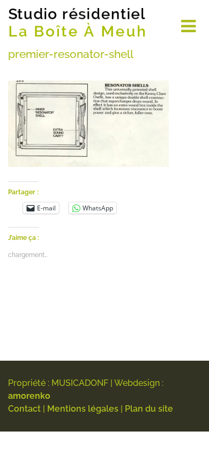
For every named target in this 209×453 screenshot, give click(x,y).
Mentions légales (82, 409)
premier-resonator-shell (70, 54)
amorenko (29, 396)
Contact (24, 409)
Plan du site (149, 409)
